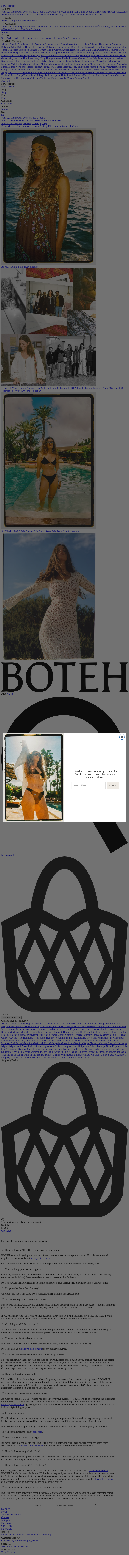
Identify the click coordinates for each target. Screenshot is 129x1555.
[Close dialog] (122, 736)
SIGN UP (113, 785)
